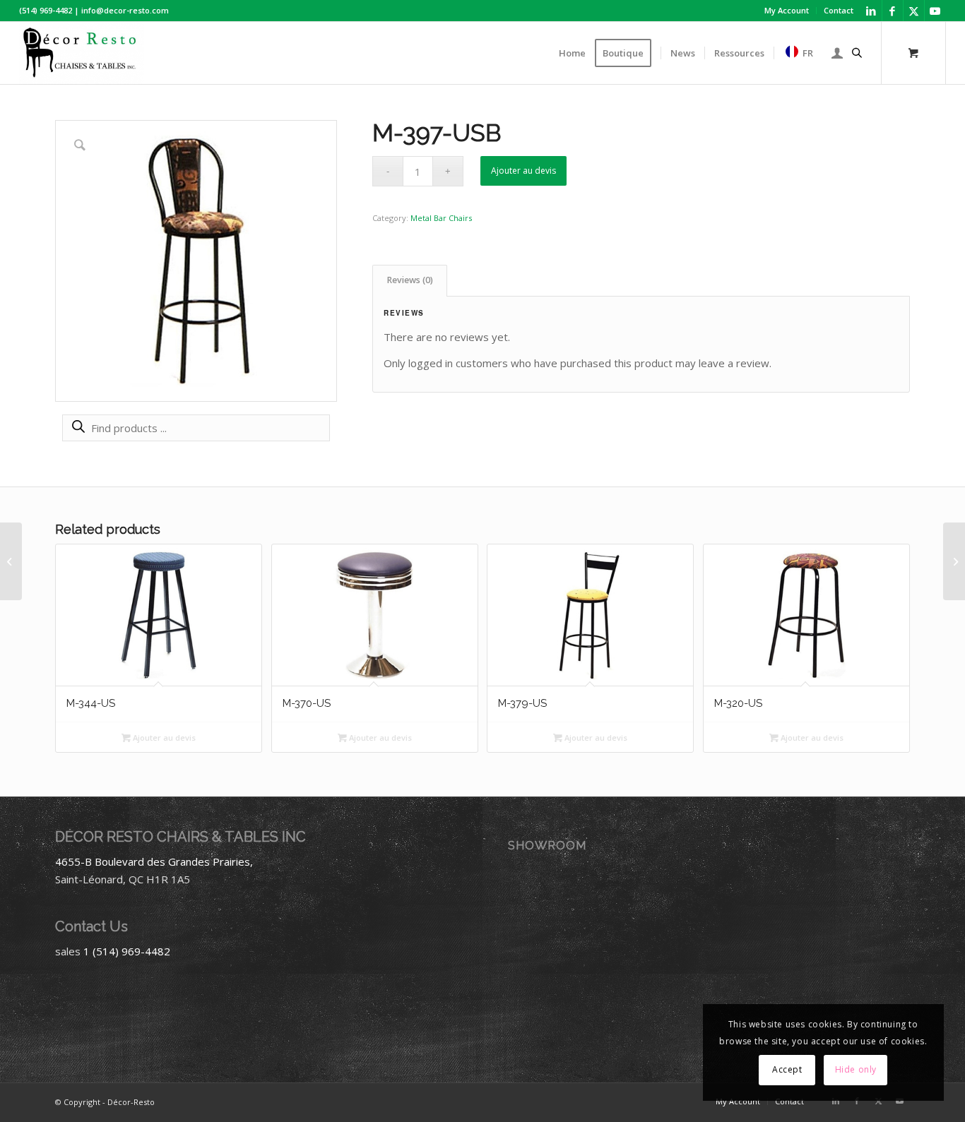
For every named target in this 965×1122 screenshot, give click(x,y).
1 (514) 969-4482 (126, 951)
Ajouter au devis (523, 171)
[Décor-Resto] (81, 53)
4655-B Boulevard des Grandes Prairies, (154, 861)
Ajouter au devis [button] (163, 737)
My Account (786, 10)
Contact (838, 10)
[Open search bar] (857, 53)
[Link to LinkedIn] (871, 10)
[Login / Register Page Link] (837, 53)
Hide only (856, 1069)
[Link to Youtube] (935, 10)
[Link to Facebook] (892, 10)
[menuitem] (787, 10)
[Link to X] (914, 10)
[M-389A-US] (11, 561)
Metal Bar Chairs (441, 218)
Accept (787, 1069)
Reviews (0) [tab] (410, 280)
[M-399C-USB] (954, 561)
